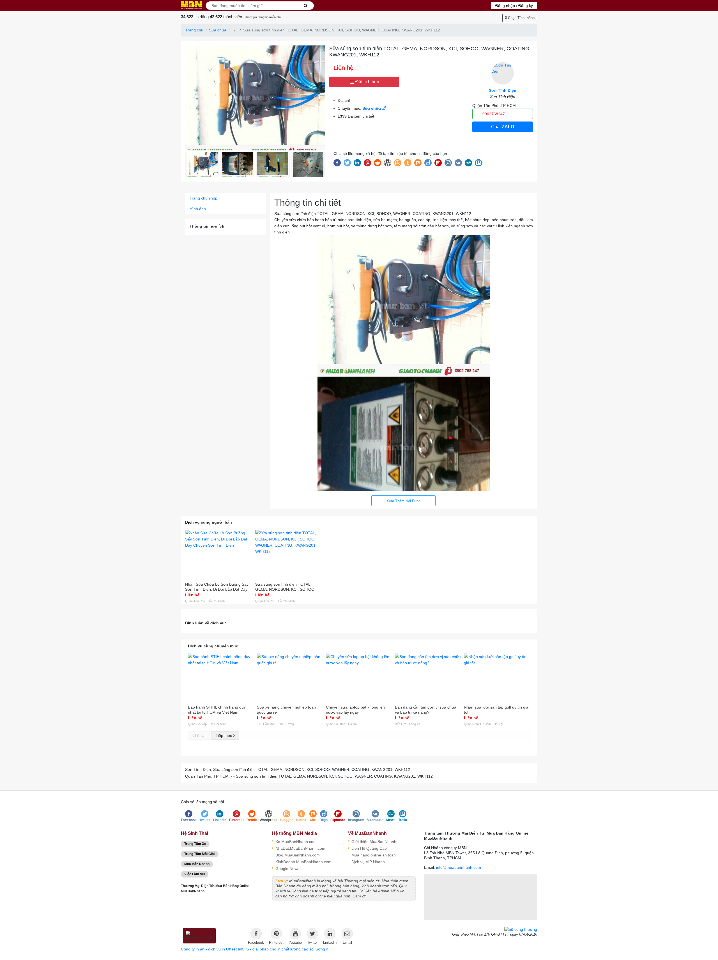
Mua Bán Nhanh (197, 864)
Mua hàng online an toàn (372, 854)
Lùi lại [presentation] (199, 735)
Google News (285, 868)
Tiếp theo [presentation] (224, 735)
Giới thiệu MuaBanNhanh (372, 841)
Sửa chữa (217, 30)
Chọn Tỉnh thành (521, 18)
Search (305, 5)
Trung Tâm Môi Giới (199, 854)
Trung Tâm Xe (195, 844)
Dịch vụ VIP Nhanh (366, 861)
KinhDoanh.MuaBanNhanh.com (302, 861)
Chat (502, 126)
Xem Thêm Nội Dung (403, 501)
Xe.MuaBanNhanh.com (294, 841)
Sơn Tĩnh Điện (502, 90)
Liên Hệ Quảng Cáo (367, 848)
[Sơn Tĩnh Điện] (502, 73)
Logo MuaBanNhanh (191, 5)
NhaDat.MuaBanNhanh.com (298, 848)
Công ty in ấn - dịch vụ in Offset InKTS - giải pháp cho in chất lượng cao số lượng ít (254, 949)
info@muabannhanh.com (458, 867)
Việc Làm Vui (194, 874)
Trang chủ (194, 30)
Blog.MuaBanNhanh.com (296, 854)
